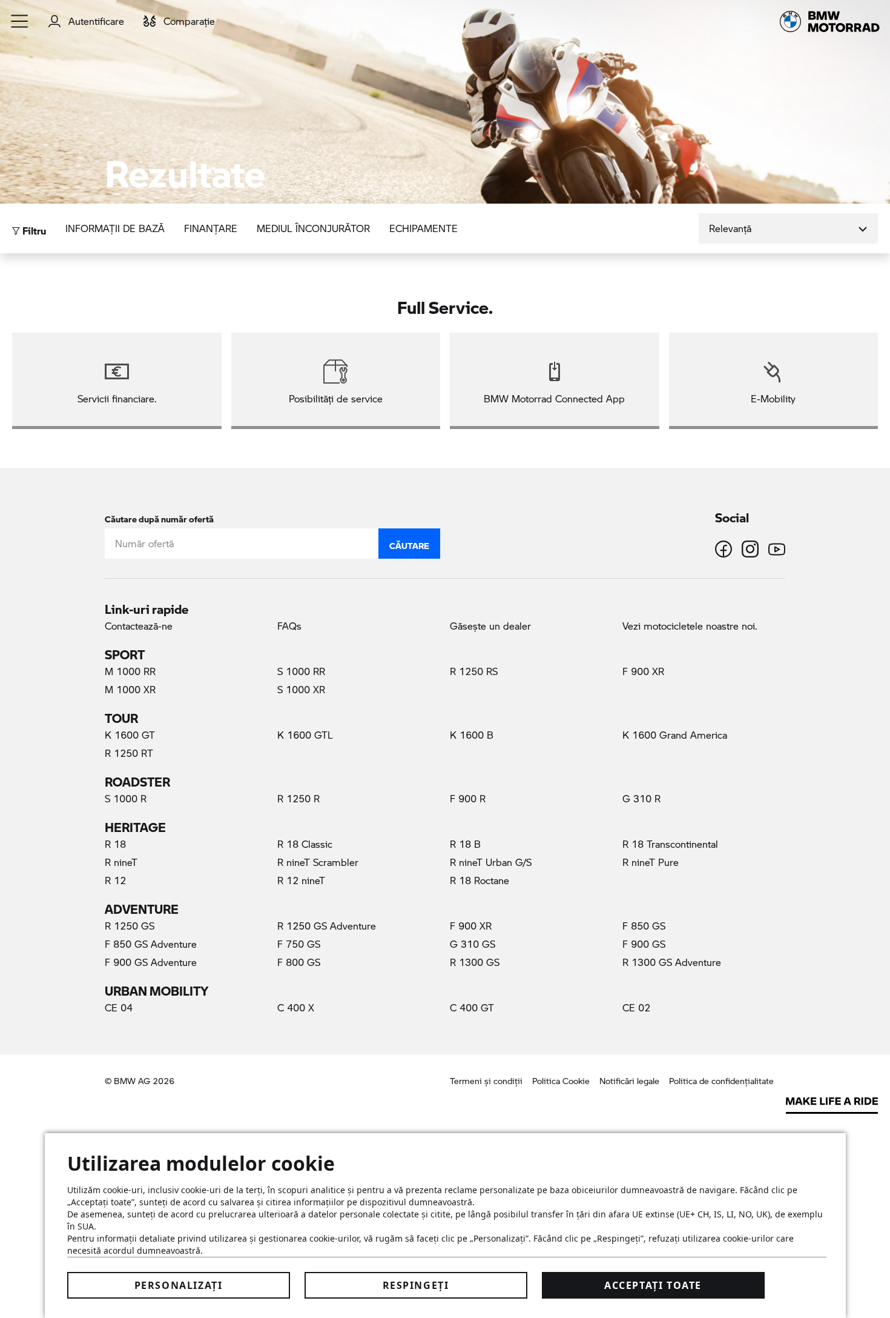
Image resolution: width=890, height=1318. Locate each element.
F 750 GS (298, 944)
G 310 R (641, 798)
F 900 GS (643, 944)
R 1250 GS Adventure (326, 926)
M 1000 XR (130, 689)
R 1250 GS (129, 926)
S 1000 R (126, 798)
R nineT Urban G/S (491, 862)
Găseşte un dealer (490, 626)
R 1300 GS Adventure (671, 962)
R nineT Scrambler (317, 862)
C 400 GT (472, 1007)
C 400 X (295, 1007)
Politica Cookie (561, 1080)
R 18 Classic (304, 844)
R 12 (115, 880)
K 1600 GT (130, 735)
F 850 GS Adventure (151, 944)
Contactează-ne (139, 626)
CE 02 (636, 1007)
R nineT (121, 862)
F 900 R (468, 798)
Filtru (33, 228)
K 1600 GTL (305, 735)
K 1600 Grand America (674, 735)
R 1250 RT (129, 753)
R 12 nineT (301, 880)
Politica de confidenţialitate (721, 1080)
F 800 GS (298, 962)
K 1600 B (471, 735)
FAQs (289, 626)
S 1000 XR (301, 689)
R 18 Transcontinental (670, 844)
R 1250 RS (474, 671)
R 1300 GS (474, 962)
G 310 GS (472, 944)
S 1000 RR (301, 671)
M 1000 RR (130, 671)
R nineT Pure (650, 862)
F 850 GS (643, 926)
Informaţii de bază (115, 228)
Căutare (409, 543)
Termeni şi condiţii (486, 1080)
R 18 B (465, 844)
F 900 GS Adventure (151, 962)
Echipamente (423, 228)
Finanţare (210, 228)
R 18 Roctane (479, 880)
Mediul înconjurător (313, 228)
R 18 (115, 844)
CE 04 (119, 1007)
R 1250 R (298, 798)
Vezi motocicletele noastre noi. (689, 626)
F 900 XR (643, 671)
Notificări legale (629, 1080)
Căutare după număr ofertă (159, 517)
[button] (20, 21)
